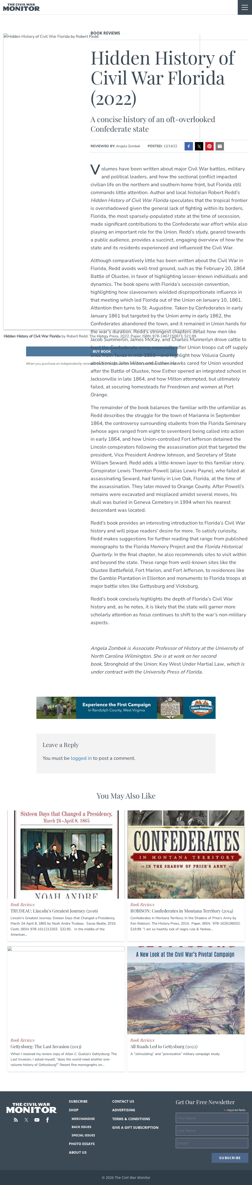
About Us (78, 1152)
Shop (74, 1110)
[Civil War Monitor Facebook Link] (47, 1120)
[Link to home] (21, 7)
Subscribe (78, 1101)
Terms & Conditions (131, 1118)
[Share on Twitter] (199, 146)
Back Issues (81, 1127)
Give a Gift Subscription (135, 1127)
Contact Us (123, 1101)
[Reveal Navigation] (245, 7)
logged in (81, 758)
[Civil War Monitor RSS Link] (15, 1120)
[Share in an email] (220, 146)
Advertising (123, 1110)
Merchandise (83, 1118)
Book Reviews (105, 33)
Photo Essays (82, 1143)
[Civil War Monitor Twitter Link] (26, 1120)
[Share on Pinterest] (209, 146)
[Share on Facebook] (189, 146)
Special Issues (83, 1135)
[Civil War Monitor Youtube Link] (37, 1120)
